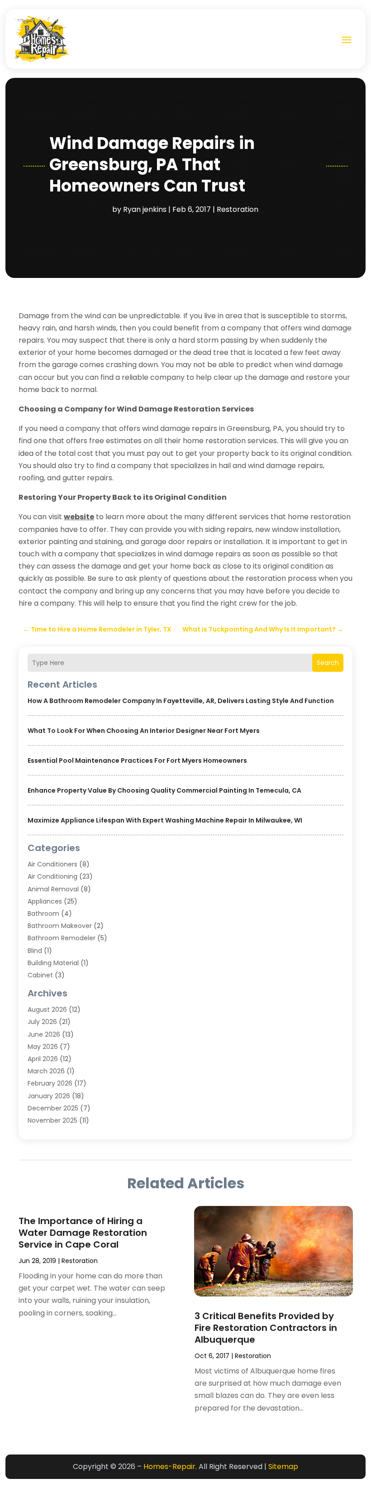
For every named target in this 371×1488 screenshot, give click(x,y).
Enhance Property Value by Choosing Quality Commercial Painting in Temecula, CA (164, 790)
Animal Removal (53, 889)
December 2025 (53, 1108)
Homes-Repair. (170, 1466)
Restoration (237, 209)
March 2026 (46, 1071)
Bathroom (43, 913)
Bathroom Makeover (60, 925)
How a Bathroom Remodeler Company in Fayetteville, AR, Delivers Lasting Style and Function (181, 700)
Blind (35, 950)
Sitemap (283, 1466)
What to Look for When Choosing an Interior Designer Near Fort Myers (144, 730)
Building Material (53, 962)
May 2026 (43, 1046)
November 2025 (52, 1120)
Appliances (45, 901)
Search (328, 662)
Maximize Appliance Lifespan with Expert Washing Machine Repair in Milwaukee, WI (165, 820)
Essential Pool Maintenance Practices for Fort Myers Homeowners (137, 760)
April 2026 (43, 1058)
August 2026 (47, 1009)
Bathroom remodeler (61, 938)
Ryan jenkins (144, 209)
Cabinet (40, 975)
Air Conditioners (52, 864)
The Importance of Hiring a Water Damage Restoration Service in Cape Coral (83, 1233)
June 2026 (44, 1034)
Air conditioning (52, 876)
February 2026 (50, 1083)
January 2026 (49, 1095)
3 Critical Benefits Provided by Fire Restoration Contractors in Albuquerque (266, 1328)
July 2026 (42, 1021)
